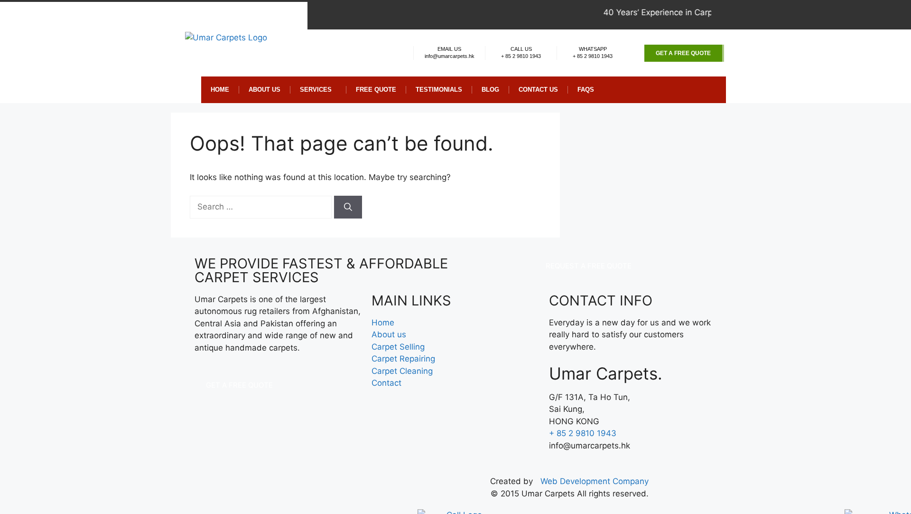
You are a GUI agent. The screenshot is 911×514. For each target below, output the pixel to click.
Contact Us (538, 89)
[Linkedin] (758, 14)
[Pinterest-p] (735, 14)
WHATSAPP (593, 49)
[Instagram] (769, 14)
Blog (490, 89)
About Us (264, 89)
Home (220, 89)
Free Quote (376, 89)
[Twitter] (747, 14)
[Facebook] (724, 14)
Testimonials (439, 89)
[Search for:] (262, 206)
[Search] (348, 207)
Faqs (585, 89)
